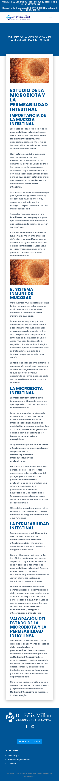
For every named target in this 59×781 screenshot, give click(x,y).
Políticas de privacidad (19, 759)
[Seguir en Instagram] (32, 726)
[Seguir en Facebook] (26, 726)
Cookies (12, 763)
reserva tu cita (29, 741)
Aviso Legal (13, 755)
